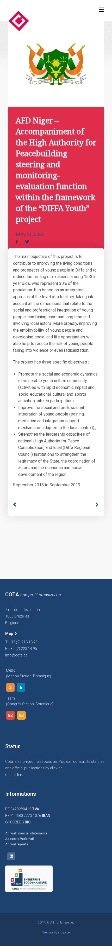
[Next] (95, 505)
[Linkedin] (11, 856)
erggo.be (64, 932)
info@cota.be (16, 655)
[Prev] (34, 505)
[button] (11, 634)
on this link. (14, 774)
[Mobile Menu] (101, 9)
